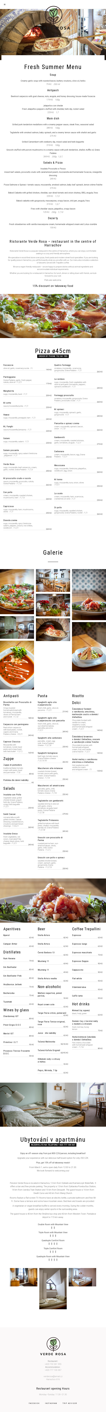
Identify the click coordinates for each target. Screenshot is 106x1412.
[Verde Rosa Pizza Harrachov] (17, 591)
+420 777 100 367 (53, 1370)
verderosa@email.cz (53, 1376)
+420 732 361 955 (53, 1364)
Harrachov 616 (53, 1379)
